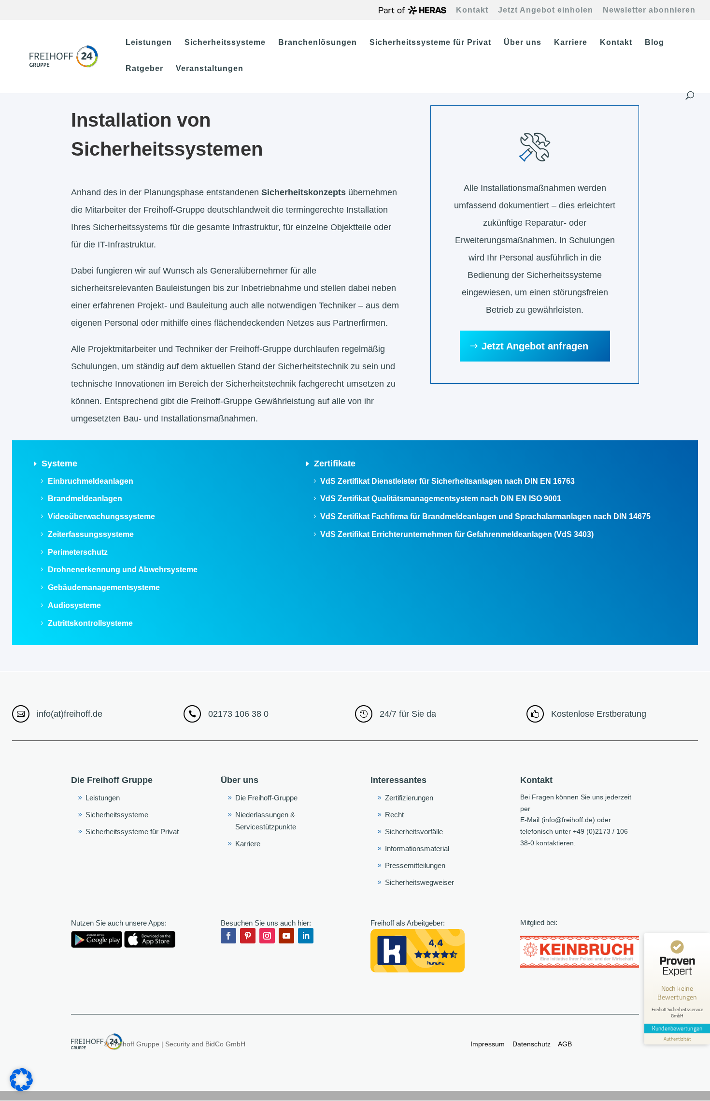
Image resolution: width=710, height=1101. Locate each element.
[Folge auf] (325, 935)
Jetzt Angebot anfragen (535, 346)
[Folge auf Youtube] (286, 935)
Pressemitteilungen (415, 865)
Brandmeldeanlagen (85, 498)
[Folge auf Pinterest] (248, 935)
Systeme (59, 463)
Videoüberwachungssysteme (101, 516)
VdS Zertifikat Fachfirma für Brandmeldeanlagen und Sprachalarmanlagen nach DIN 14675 (485, 516)
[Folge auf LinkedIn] (305, 935)
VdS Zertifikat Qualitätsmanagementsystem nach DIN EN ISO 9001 (440, 498)
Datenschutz (532, 1044)
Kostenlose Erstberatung (598, 714)
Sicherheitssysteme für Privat (430, 42)
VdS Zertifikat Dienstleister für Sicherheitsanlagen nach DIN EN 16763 (447, 481)
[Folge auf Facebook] (228, 935)
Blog (654, 42)
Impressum (487, 1044)
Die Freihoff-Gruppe (266, 798)
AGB (564, 1044)
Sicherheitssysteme (225, 42)
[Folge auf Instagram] (267, 935)
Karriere (570, 42)
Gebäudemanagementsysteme (104, 587)
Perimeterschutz (78, 552)
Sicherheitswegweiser (419, 882)
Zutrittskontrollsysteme (90, 623)
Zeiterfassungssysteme (91, 534)
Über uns (522, 42)
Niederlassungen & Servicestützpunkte (265, 821)
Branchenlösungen (317, 42)
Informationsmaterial (417, 848)
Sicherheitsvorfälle (414, 831)
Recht (394, 815)
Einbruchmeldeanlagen (90, 481)
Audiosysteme (74, 605)
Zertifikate (334, 463)
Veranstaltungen (209, 68)
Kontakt (472, 10)
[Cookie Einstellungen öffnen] (21, 1089)
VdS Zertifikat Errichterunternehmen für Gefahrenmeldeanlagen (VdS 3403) (457, 534)
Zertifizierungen (409, 798)
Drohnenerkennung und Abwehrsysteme (123, 569)
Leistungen (149, 42)
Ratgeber (144, 68)
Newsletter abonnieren (649, 10)
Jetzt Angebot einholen (545, 10)
